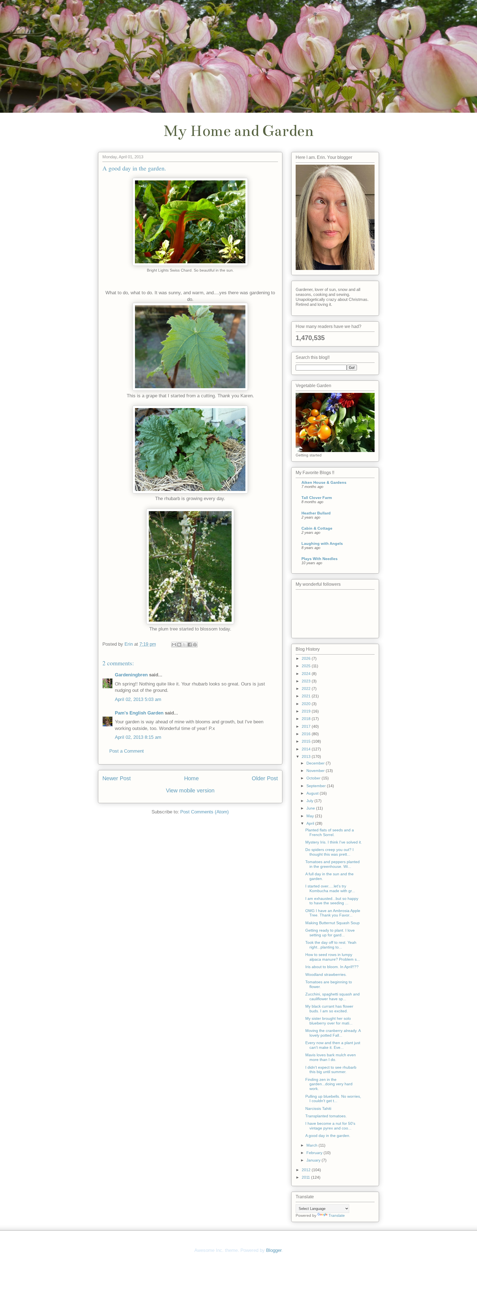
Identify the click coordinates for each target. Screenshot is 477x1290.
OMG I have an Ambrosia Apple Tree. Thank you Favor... (332, 913)
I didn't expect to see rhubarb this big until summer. (330, 1069)
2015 (307, 741)
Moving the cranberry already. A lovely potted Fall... (333, 1032)
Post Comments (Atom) (204, 812)
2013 (307, 756)
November (316, 770)
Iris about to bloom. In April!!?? (332, 967)
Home (191, 778)
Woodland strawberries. (326, 974)
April (310, 823)
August (313, 793)
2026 (307, 658)
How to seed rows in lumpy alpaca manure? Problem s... (332, 956)
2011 (306, 1177)
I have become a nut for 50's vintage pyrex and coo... (330, 1125)
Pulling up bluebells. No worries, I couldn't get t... (333, 1098)
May (310, 816)
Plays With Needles (319, 558)
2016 (307, 734)
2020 (307, 704)
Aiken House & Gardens (323, 482)
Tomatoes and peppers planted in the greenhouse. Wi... (332, 864)
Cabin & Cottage (316, 528)
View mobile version (190, 790)
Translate (336, 1215)
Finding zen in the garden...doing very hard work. (329, 1084)
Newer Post (116, 778)
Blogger (274, 1250)
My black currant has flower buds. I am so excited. (329, 1008)
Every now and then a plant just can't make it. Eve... (332, 1045)
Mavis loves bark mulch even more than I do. (330, 1057)
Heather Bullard (316, 513)
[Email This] (174, 644)
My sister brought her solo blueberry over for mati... (329, 1020)
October (314, 778)
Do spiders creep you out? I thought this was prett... (329, 852)
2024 (307, 673)
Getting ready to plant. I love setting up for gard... (330, 932)
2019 (307, 711)
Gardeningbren (131, 674)
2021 (307, 696)
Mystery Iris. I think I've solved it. (333, 842)
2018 (307, 718)
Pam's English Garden (139, 713)
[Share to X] (184, 644)
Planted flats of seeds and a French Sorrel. (329, 832)
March (312, 1145)
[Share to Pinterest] (195, 644)
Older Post (265, 778)
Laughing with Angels (322, 543)
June (311, 808)
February (315, 1152)
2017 (307, 726)
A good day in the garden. (327, 1135)
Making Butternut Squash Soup (332, 923)
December (316, 763)
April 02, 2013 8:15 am (138, 737)
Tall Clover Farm (316, 497)
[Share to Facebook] (189, 644)
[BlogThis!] (179, 644)
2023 (307, 681)
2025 (307, 666)
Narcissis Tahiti (318, 1108)
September (316, 786)
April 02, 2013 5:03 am (138, 699)
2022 (307, 688)
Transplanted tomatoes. (326, 1116)
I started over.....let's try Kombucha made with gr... (330, 888)
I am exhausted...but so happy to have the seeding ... (331, 900)
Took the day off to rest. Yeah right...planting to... (330, 944)
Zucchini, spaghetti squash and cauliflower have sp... (332, 996)
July (310, 800)
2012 (307, 1170)
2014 (307, 749)
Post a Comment (126, 751)
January (314, 1160)
